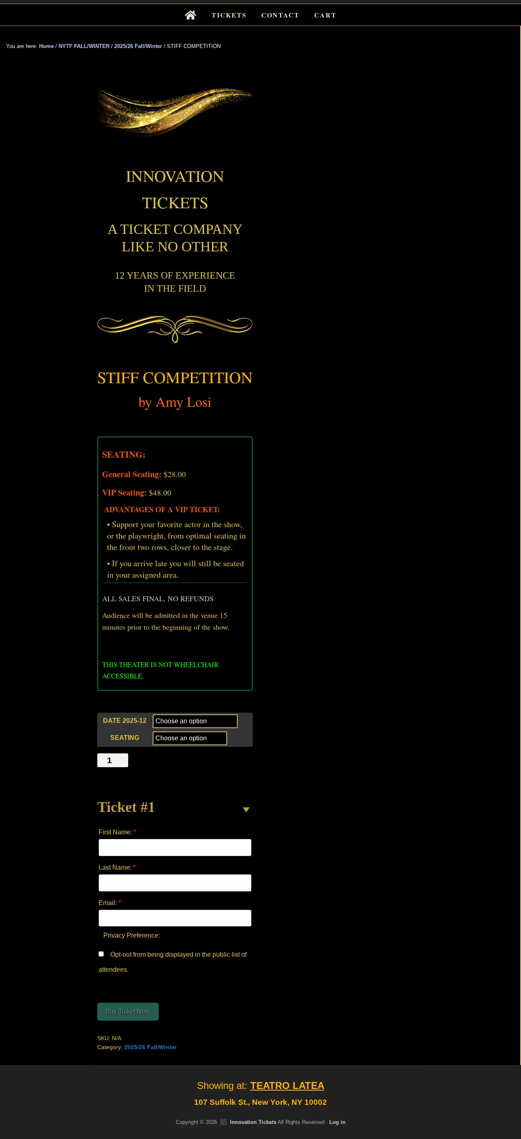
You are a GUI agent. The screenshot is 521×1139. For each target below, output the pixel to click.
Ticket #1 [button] (126, 807)
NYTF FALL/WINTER (84, 46)
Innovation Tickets (253, 1122)
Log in (337, 1122)
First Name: (117, 832)
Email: (110, 902)
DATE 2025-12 (125, 720)
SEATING (124, 737)
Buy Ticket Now (128, 1011)
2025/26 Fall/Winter (138, 46)
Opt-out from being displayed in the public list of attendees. (173, 962)
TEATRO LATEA (287, 1085)
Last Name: (117, 867)
